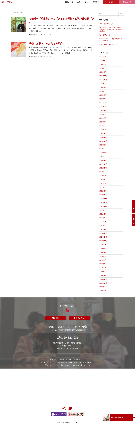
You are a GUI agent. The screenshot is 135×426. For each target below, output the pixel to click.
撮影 (78, 2)
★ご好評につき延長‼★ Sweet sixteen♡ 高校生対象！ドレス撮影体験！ (110, 29)
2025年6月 (102, 91)
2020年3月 (102, 268)
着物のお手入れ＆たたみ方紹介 (46, 43)
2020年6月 (102, 256)
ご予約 (56, 318)
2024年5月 (102, 126)
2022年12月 (103, 164)
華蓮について (69, 2)
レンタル (86, 2)
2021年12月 (103, 199)
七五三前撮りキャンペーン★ (109, 44)
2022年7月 (102, 179)
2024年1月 (102, 137)
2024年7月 (102, 122)
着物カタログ (127, 2)
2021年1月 (102, 229)
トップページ (14, 13)
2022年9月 (102, 172)
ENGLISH (96, 2)
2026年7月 (102, 57)
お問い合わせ (80, 318)
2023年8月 (102, 145)
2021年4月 (102, 218)
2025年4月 (102, 99)
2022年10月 (103, 168)
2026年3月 (102, 68)
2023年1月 (102, 160)
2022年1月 (102, 195)
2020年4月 (102, 264)
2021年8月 (102, 210)
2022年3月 (102, 191)
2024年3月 (102, 133)
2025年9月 (102, 83)
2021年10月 (103, 206)
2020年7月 (102, 252)
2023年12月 (103, 141)
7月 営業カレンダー (106, 35)
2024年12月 (103, 110)
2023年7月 (102, 149)
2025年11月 (103, 80)
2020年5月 (102, 260)
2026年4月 (102, 64)
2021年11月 (103, 202)
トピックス (48, 34)
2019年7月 (102, 291)
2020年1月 (102, 275)
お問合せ (133, 207)
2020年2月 (102, 271)
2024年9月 (102, 114)
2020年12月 (103, 233)
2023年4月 (102, 156)
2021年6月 (102, 214)
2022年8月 (102, 176)
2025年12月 (103, 76)
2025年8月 (102, 87)
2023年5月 (102, 152)
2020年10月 (103, 241)
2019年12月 (103, 279)
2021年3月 (102, 222)
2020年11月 (103, 237)
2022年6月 (102, 183)
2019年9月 (102, 287)
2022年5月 (102, 187)
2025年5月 (102, 95)
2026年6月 (102, 60)
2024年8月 (102, 118)
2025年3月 (102, 103)
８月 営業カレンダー (106, 24)
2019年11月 (103, 283)
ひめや (111, 2)
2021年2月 (102, 225)
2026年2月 (102, 72)
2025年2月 (102, 106)
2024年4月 (102, 129)
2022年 (22, 13)
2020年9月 (102, 245)
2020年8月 (102, 248)
